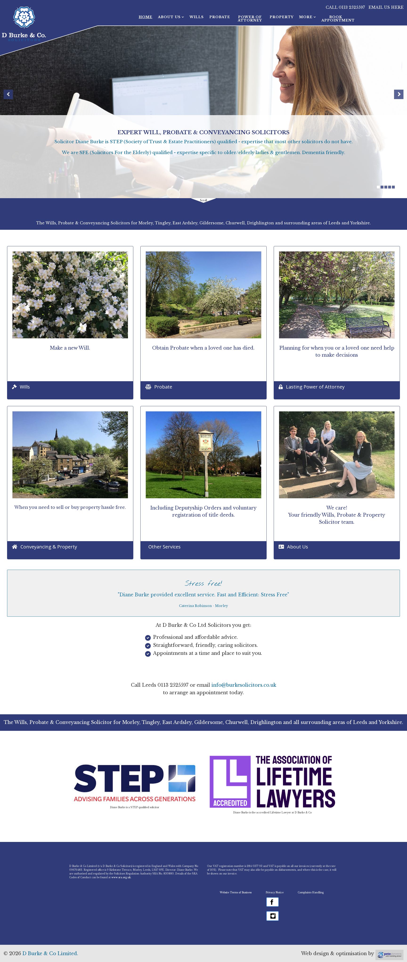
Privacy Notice (275, 892)
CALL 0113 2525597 (345, 7)
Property (281, 17)
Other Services (164, 547)
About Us (169, 17)
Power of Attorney (250, 18)
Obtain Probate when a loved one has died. (203, 348)
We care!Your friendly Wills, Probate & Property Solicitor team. (336, 515)
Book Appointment (336, 18)
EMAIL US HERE (384, 7)
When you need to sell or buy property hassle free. (70, 507)
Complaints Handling (311, 892)
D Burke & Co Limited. (50, 953)
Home (145, 17)
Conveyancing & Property (48, 547)
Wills (197, 17)
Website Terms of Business (236, 892)
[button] (8, 94)
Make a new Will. (70, 348)
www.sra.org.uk (121, 877)
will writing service (108, 131)
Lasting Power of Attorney (315, 387)
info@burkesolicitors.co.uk (244, 685)
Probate (219, 17)
